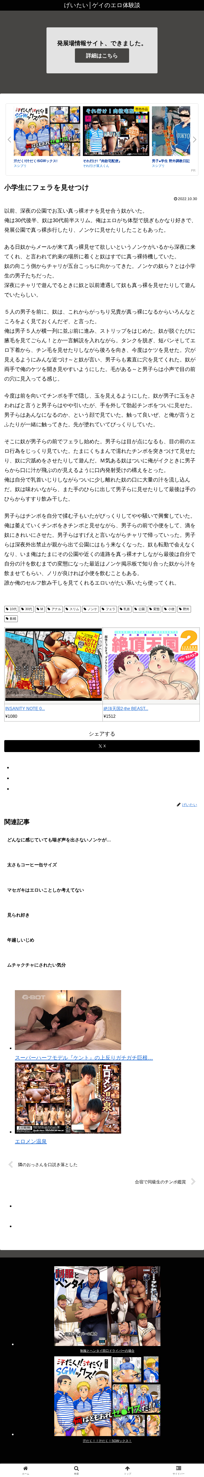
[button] (188, 1008)
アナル (56, 609)
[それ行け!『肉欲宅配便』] (116, 132)
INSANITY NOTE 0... (25, 708)
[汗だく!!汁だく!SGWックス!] (47, 132)
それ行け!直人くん (96, 165)
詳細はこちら (102, 55)
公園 (141, 609)
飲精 (13, 619)
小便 (171, 609)
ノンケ (92, 609)
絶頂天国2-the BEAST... (126, 708)
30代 (28, 609)
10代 (13, 609)
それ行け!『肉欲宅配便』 (102, 160)
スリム (74, 609)
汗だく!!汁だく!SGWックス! (35, 160)
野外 (186, 609)
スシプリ (20, 165)
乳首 (127, 609)
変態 (156, 609)
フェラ (110, 609)
